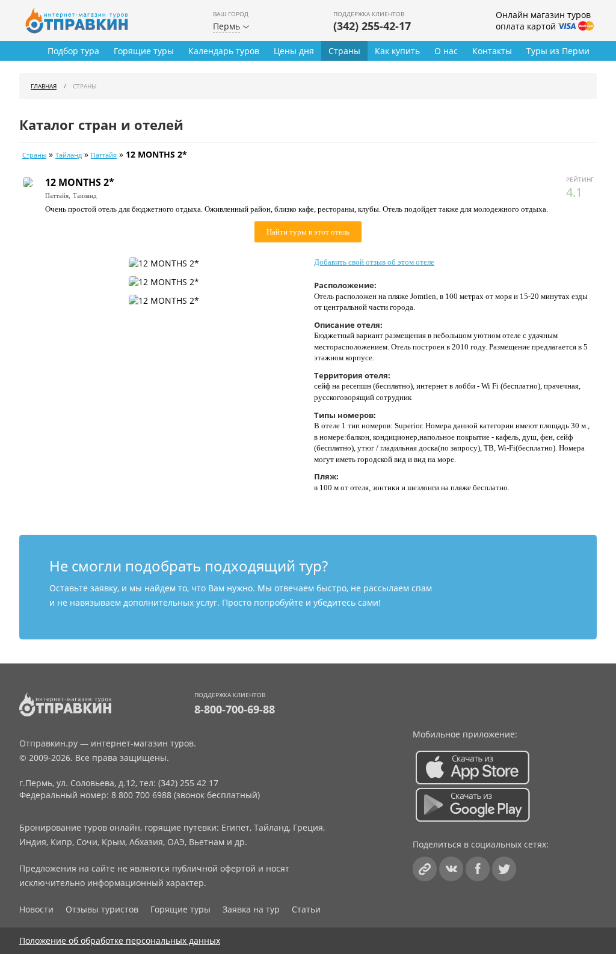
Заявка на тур (251, 909)
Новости (36, 909)
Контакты (492, 51)
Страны (344, 51)
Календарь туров (223, 51)
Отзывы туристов (102, 909)
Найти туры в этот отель (308, 231)
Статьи (306, 909)
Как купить (397, 51)
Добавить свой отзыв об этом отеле (374, 261)
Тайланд (68, 155)
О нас (446, 51)
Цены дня (294, 51)
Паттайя (104, 155)
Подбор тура (73, 51)
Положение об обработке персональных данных (119, 940)
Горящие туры (144, 51)
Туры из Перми (558, 51)
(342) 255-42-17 (372, 26)
